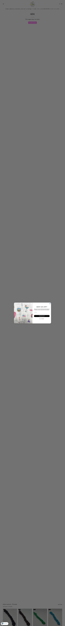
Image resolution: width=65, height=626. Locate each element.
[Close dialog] (50, 303)
